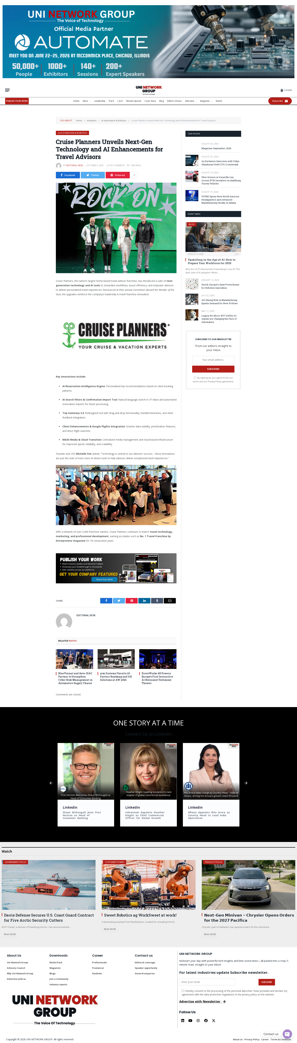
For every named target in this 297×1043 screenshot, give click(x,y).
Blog (191, 224)
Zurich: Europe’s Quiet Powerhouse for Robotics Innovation (220, 286)
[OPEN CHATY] (287, 1034)
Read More (10, 939)
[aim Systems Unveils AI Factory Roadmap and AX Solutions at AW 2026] (116, 659)
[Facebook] (205, 1020)
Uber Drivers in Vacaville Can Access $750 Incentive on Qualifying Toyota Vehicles (221, 180)
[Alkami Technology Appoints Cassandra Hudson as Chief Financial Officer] (149, 885)
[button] (51, 783)
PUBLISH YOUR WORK (17, 100)
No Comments (117, 165)
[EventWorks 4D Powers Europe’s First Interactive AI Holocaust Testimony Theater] (158, 659)
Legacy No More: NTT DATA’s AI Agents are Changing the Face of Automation (218, 319)
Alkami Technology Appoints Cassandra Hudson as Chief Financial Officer (149, 918)
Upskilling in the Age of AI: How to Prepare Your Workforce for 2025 (211, 261)
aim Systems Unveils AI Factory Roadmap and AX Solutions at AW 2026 (116, 676)
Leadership (111, 862)
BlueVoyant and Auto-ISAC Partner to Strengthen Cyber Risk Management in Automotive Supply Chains (75, 678)
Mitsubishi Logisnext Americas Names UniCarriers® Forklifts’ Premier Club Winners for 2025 (47, 920)
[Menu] (7, 90)
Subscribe (277, 100)
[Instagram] (198, 1020)
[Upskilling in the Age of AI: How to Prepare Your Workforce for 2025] (213, 237)
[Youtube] (190, 1020)
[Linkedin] (182, 1020)
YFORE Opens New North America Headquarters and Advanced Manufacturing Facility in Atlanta (220, 199)
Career (97, 955)
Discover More (13, 862)
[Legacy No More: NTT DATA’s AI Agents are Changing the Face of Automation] (191, 314)
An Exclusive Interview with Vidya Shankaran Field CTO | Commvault (220, 163)
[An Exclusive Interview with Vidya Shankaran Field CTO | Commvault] (191, 160)
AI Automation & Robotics (72, 132)
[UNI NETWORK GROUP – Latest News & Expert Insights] (148, 90)
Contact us (144, 955)
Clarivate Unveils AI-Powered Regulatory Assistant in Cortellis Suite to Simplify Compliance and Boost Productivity (243, 920)
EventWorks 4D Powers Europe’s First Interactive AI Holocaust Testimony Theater (157, 678)
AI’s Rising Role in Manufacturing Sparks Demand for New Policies (219, 301)
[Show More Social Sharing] (134, 175)
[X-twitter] (213, 1020)
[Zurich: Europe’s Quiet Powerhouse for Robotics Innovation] (191, 283)
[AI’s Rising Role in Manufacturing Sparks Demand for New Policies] (191, 299)
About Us (14, 955)
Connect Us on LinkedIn (148, 734)
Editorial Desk (74, 165)
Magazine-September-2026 (216, 148)
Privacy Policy (214, 381)
